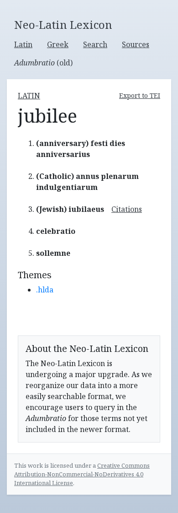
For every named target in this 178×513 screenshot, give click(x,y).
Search (95, 44)
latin (29, 96)
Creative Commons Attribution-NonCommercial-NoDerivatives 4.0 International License (82, 474)
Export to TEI (139, 95)
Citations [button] (126, 209)
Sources (135, 44)
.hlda (44, 290)
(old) (43, 63)
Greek (57, 44)
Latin (23, 44)
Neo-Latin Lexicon (63, 25)
